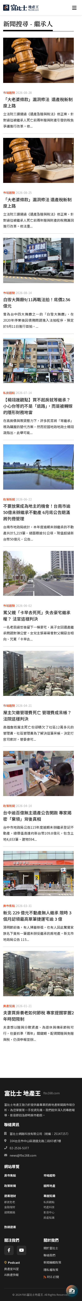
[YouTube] (21, 1250)
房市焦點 (10, 1175)
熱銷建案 (10, 1227)
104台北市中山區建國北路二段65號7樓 (35, 1141)
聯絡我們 (49, 1255)
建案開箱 (9, 1212)
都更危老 (9, 1202)
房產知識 (49, 1218)
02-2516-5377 (19, 1148)
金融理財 (9, 1207)
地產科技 (49, 1207)
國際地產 (49, 1186)
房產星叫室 (11, 1269)
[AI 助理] (72, 1291)
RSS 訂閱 (53, 1277)
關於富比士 (51, 1248)
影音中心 (49, 1212)
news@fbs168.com (23, 1155)
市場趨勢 (49, 1175)
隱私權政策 (51, 1270)
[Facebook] (9, 1250)
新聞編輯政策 (52, 1262)
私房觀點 (49, 1202)
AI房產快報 (11, 1275)
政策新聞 (10, 1186)
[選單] (74, 8)
